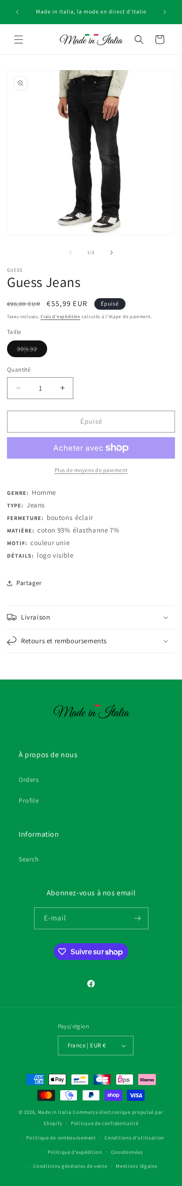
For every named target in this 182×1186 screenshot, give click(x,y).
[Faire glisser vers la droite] (111, 252)
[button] (18, 39)
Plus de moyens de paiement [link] (91, 469)
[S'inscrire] (137, 918)
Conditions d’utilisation (134, 1137)
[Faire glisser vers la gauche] (70, 252)
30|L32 (32, 350)
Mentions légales (136, 1166)
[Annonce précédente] (17, 12)
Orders (29, 779)
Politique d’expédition (75, 1152)
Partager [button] (29, 583)
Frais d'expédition (60, 316)
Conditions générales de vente (70, 1166)
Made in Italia (55, 1112)
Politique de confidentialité (105, 1123)
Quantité (18, 369)
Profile (29, 800)
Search (29, 859)
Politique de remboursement (61, 1137)
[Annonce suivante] (164, 12)
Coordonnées (127, 1152)
